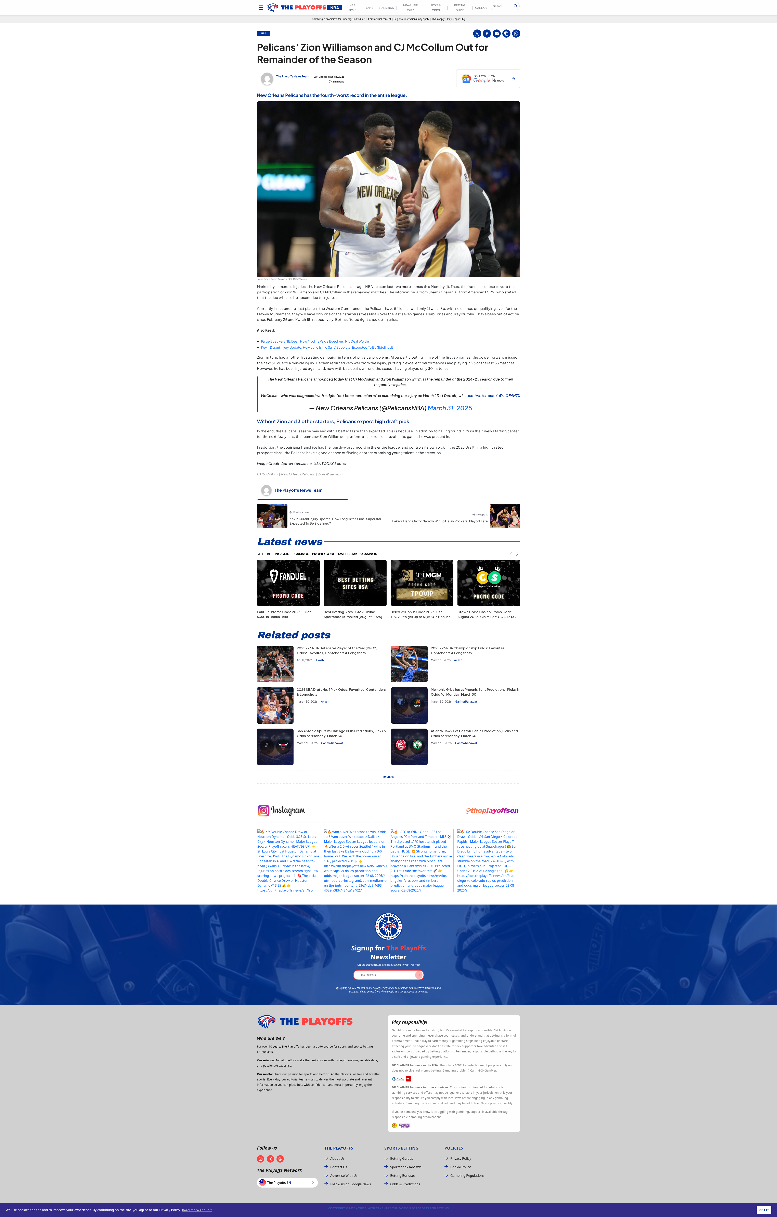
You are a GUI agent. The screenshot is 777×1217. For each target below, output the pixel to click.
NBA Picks (352, 8)
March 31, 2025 (450, 408)
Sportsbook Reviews (406, 1167)
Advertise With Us (344, 1175)
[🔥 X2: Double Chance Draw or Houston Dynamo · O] (288, 860)
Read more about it (197, 1210)
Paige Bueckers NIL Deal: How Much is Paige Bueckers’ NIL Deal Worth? (315, 341)
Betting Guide (459, 8)
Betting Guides (401, 1158)
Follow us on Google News (350, 1184)
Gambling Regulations (467, 1175)
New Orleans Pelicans (298, 474)
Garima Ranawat (466, 701)
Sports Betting (401, 1148)
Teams (368, 7)
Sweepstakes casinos (357, 554)
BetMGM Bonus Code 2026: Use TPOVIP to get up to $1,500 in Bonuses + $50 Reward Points (421, 617)
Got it (764, 1210)
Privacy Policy (460, 1158)
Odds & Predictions (405, 1184)
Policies (453, 1148)
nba (263, 33)
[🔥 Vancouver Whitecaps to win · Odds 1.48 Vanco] (355, 860)
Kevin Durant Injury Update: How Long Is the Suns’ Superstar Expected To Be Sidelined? (327, 347)
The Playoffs (338, 1148)
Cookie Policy (460, 1167)
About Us (337, 1158)
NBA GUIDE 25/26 (410, 8)
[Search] (515, 6)
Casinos (481, 7)
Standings (386, 7)
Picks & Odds (436, 8)
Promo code (323, 554)
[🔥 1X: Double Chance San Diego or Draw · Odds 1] (488, 860)
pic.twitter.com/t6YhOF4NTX (494, 395)
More (388, 777)
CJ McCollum (267, 474)
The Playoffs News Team (292, 76)
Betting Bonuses (402, 1175)
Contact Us (338, 1167)
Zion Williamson (330, 474)
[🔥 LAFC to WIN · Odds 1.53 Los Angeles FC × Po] (422, 860)
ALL (261, 554)
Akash (320, 660)
